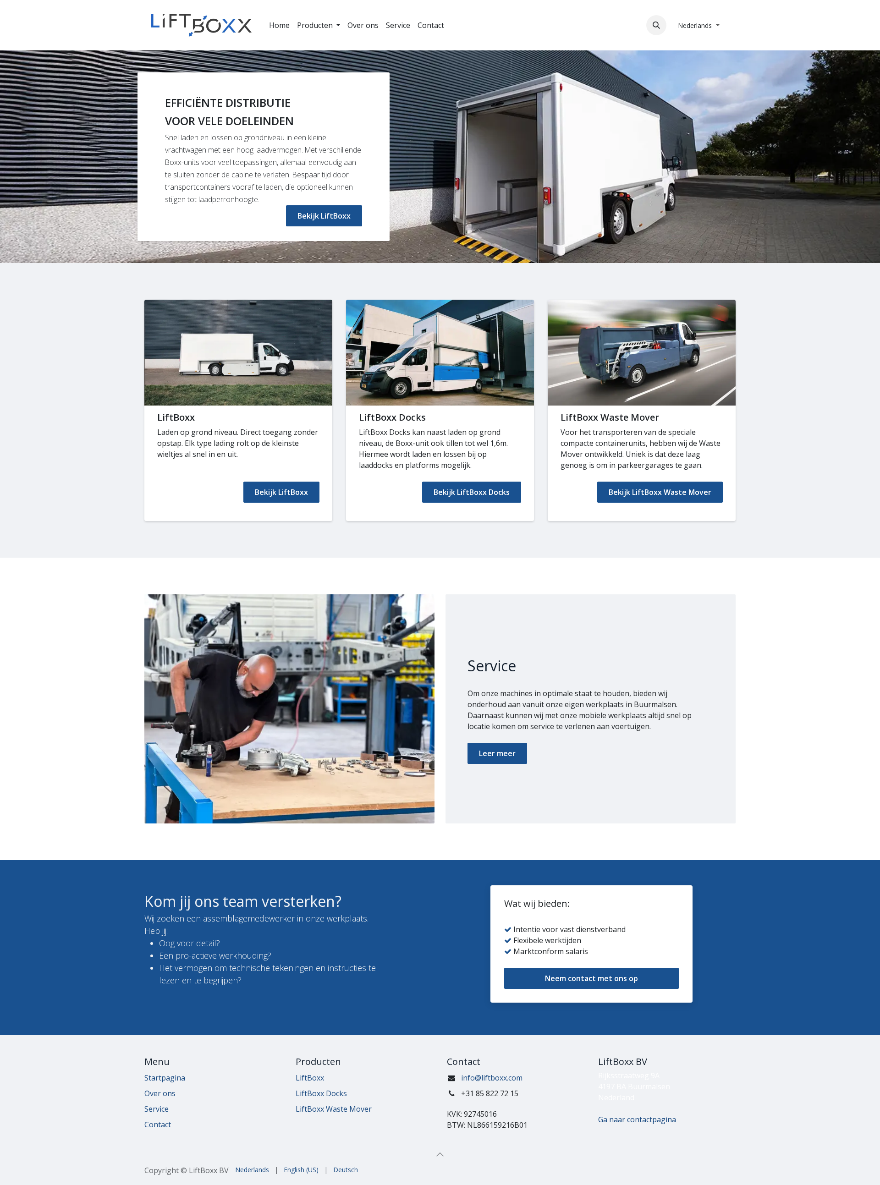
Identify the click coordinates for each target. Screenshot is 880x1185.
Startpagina (164, 1078)
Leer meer (497, 753)
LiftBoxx (310, 1078)
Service (156, 1109)
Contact (157, 1124)
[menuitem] (279, 25)
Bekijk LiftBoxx (324, 216)
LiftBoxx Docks (321, 1093)
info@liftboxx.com (491, 1078)
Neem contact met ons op (591, 978)
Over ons (160, 1093)
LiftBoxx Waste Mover (334, 1109)
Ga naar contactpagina (637, 1119)
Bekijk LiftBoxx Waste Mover (660, 492)
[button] (656, 25)
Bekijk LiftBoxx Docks (472, 492)
